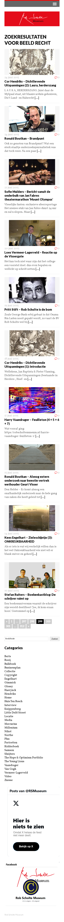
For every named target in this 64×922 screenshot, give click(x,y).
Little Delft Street (15, 713)
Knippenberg (12, 709)
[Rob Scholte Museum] (32, 19)
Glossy (8, 686)
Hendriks (10, 694)
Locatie (8, 716)
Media (8, 720)
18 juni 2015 (11, 359)
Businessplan (12, 668)
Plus (7, 739)
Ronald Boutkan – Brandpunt (24, 138)
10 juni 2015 (11, 591)
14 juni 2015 (11, 534)
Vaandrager (11, 765)
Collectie (9, 671)
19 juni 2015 (11, 305)
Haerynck (10, 690)
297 (24, 621)
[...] (37, 98)
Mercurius (10, 724)
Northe (8, 735)
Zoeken (54, 639)
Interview (10, 705)
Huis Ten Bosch (13, 701)
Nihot (7, 731)
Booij (7, 660)
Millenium (10, 728)
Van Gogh (10, 769)
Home (8, 698)
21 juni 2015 (11, 187)
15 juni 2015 (11, 473)
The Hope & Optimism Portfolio (23, 758)
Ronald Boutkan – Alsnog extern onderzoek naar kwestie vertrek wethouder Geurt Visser (26, 480)
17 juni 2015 (11, 416)
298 (32, 621)
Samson (9, 750)
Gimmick (10, 683)
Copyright (10, 675)
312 (22, 626)
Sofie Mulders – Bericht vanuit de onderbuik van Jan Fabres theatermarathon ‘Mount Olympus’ (28, 195)
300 (48, 621)
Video (7, 776)
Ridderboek (11, 746)
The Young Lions (14, 761)
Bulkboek (10, 664)
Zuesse (8, 780)
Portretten (10, 743)
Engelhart (10, 679)
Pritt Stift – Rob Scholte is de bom (28, 309)
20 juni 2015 (11, 248)
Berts (7, 656)
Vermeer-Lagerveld (16, 773)
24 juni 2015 (11, 77)
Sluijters (9, 754)
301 (8, 626)
